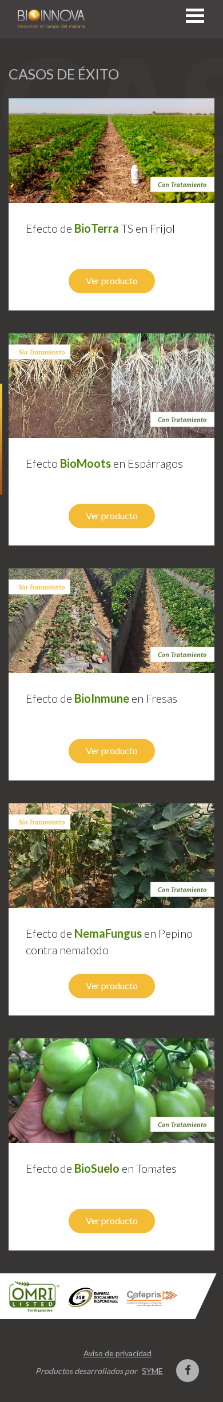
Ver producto (112, 280)
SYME (152, 1371)
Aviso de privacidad (117, 1353)
